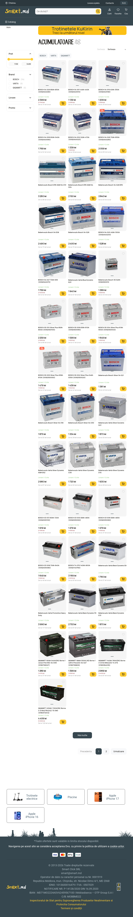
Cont (109, 13)
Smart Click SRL (20, 915)
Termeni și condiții (71, 908)
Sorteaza (101, 49)
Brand (12, 74)
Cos (126, 13)
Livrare (12, 97)
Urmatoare (118, 751)
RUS (124, 3)
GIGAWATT (19, 87)
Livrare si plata (93, 3)
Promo (12, 107)
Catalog (12, 21)
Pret (11, 53)
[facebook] (119, 885)
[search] (98, 11)
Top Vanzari (102, 110)
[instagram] (119, 889)
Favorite (118, 13)
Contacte (110, 3)
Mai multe (82, 735)
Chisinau (12, 3)
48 (77, 42)
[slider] (8, 59)
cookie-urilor (117, 846)
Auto (8, 27)
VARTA (18, 83)
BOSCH (18, 79)
